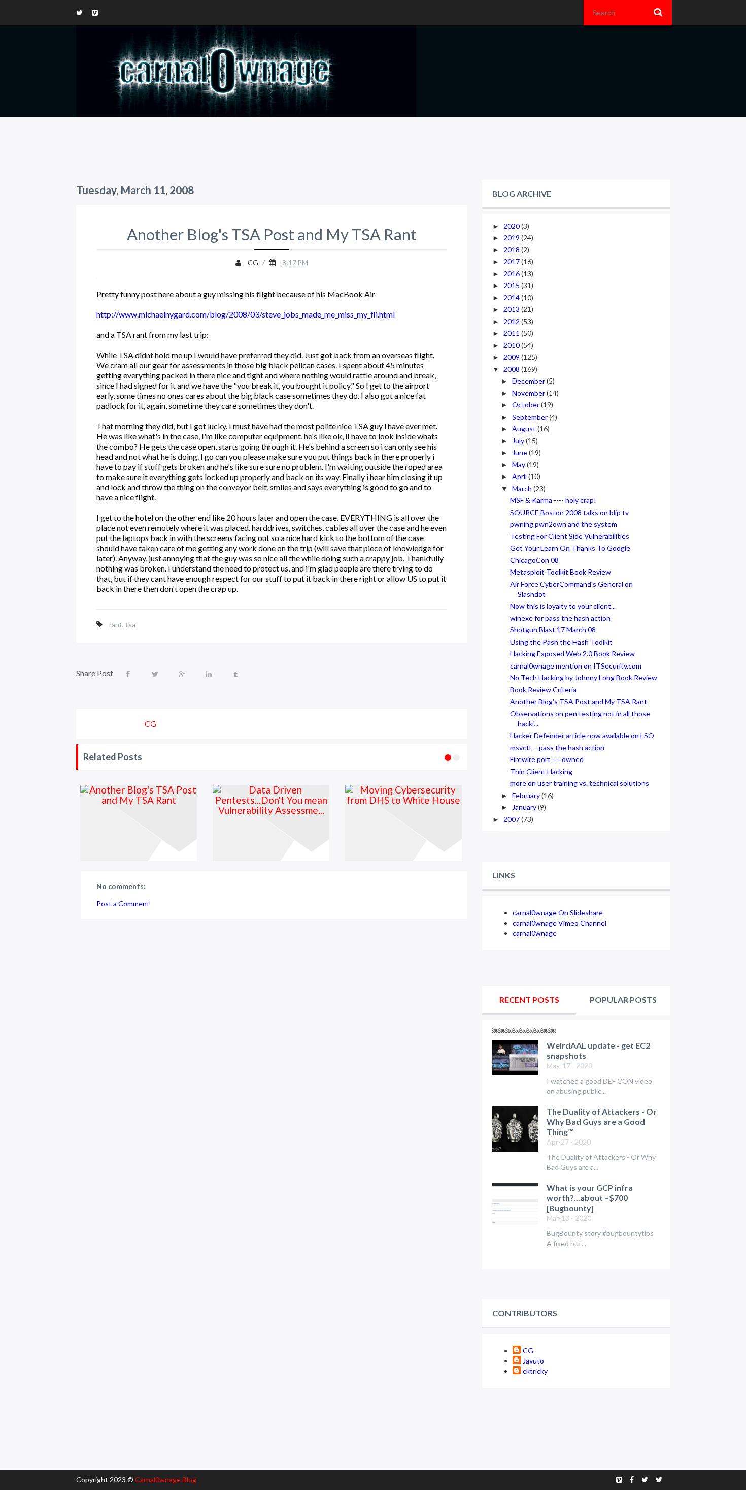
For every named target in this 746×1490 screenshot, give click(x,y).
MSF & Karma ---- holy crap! (553, 500)
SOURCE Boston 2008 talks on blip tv (569, 512)
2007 (512, 819)
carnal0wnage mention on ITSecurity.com (575, 665)
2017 (512, 261)
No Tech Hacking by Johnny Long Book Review (583, 677)
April (520, 476)
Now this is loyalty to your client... (563, 605)
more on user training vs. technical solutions (579, 783)
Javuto (533, 1360)
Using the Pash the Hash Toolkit (561, 642)
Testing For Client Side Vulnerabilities (569, 536)
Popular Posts (623, 999)
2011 (512, 333)
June (520, 452)
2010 (512, 345)
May (519, 464)
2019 (512, 237)
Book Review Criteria (543, 689)
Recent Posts (529, 999)
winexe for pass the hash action (560, 618)
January (525, 807)
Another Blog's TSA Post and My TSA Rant (578, 701)
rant (115, 624)
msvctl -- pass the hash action (557, 747)
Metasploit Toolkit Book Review (560, 571)
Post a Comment (123, 903)
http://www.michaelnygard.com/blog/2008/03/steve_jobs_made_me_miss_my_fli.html (245, 314)
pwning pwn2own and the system (563, 524)
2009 (512, 357)
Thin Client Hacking (541, 771)
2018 (512, 249)
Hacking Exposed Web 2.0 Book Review (572, 653)
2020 (512, 225)
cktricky (535, 1371)
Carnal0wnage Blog (165, 1479)
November (529, 393)
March (522, 488)
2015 (512, 285)
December (529, 380)
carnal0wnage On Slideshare (558, 912)
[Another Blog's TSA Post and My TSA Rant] (138, 823)
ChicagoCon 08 (534, 560)
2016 (512, 273)
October (526, 404)
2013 (512, 309)
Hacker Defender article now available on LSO (582, 735)
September (530, 417)
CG (528, 1350)
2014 (512, 297)
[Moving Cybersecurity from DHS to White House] (403, 823)
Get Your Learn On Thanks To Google (570, 548)
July (519, 440)
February (526, 795)
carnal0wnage (535, 933)
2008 (512, 369)
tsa (130, 624)
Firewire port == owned (547, 759)
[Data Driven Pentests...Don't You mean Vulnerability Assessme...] (271, 823)
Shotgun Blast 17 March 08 (553, 629)
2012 (512, 321)
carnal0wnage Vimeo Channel (559, 922)
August (524, 428)
